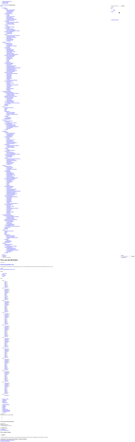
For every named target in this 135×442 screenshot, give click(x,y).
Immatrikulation (9, 57)
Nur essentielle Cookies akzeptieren (12, 439)
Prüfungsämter (9, 75)
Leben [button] (4, 106)
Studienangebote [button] (7, 47)
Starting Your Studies (10, 82)
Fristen (8, 61)
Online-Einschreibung (10, 56)
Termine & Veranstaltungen (9, 154)
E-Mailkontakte (3, 429)
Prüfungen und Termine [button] (9, 72)
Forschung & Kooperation (7, 214)
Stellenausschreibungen (8, 120)
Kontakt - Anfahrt (5, 398)
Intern (112, 11)
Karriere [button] (4, 119)
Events (4, 274)
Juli (5, 281)
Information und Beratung (9, 186)
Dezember (6, 301)
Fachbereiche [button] (7, 21)
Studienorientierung (8, 166)
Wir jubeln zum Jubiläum (11, 29)
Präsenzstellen (9, 38)
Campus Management (6, 411)
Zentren (6, 157)
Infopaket (8, 46)
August (6, 292)
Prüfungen (4, 275)
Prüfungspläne (9, 74)
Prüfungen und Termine (9, 195)
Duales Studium (9, 52)
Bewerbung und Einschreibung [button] (10, 55)
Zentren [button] (6, 34)
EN (114, 10)
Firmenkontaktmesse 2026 (11, 125)
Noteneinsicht (9, 76)
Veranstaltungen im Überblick (12, 45)
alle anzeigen (5, 273)
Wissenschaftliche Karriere (9, 225)
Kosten (8, 60)
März (6, 285)
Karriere (4, 243)
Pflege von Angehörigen (11, 112)
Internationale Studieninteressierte (12, 54)
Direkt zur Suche (5, 3)
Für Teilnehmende (10, 127)
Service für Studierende (8, 204)
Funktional (3, 434)
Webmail (4, 405)
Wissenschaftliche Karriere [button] (9, 101)
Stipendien (8, 83)
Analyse (3, 435)
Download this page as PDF (10, 269)
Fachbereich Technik (10, 23)
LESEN (1, 268)
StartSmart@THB (10, 63)
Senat (8, 25)
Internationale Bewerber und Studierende (13, 67)
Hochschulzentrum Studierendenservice (13, 35)
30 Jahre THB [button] (7, 27)
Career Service (9, 85)
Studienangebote (7, 171)
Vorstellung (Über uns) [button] (8, 13)
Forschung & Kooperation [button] (7, 91)
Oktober (6, 290)
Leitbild (8, 14)
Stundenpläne (9, 77)
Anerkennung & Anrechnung (12, 68)
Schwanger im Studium (11, 113)
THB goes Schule (10, 167)
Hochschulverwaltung (10, 18)
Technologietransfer (10, 98)
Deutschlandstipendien (10, 100)
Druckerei (8, 89)
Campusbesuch (9, 44)
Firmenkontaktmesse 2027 (11, 124)
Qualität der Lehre (10, 40)
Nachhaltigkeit (9, 12)
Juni (5, 282)
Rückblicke (9, 128)
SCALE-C (6, 105)
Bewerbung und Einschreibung (10, 178)
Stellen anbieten (9, 223)
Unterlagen (8, 59)
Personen (4, 408)
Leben (4, 229)
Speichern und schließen (22, 439)
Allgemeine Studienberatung (11, 65)
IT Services (9, 41)
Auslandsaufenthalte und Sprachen (12, 84)
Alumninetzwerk (7, 242)
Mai (5, 283)
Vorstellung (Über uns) (8, 136)
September (6, 291)
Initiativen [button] (6, 116)
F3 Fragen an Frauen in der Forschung (13, 102)
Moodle (4, 407)
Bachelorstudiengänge (10, 49)
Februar (6, 286)
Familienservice (7, 234)
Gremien (6, 148)
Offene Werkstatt (7, 103)
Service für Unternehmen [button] (9, 97)
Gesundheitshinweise (8, 241)
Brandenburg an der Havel (9, 107)
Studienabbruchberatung (11, 69)
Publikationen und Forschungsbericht (11, 96)
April (6, 284)
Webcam (4, 401)
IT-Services (9, 90)
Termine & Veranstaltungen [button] (9, 31)
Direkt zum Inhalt (5, 2)
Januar (6, 287)
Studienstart (9, 81)
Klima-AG (8, 117)
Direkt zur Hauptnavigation (7, 1)
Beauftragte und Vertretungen (12, 19)
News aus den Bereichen (11, 9)
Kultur (6, 109)
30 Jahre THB (7, 151)
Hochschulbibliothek (10, 39)
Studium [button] (4, 42)
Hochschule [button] (4, 7)
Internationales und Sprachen (11, 37)
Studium (4, 165)
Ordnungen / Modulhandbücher (12, 203)
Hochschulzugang (10, 58)
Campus (8, 15)
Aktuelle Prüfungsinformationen (12, 73)
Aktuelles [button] (6, 8)
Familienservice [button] (7, 111)
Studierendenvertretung (11, 26)
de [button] (111, 8)
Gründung (8, 87)
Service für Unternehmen (9, 220)
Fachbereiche (7, 144)
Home (4, 254)
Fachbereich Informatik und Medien (13, 22)
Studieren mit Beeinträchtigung (12, 70)
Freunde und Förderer (10, 20)
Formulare (8, 79)
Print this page (2, 269)
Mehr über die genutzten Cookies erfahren (7, 440)
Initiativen (6, 239)
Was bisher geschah (10, 28)
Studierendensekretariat (11, 66)
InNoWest (6, 104)
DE (114, 9)
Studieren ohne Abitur (10, 53)
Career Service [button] (7, 121)
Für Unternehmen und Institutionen (12, 126)
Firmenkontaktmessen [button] (8, 123)
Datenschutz (5, 400)
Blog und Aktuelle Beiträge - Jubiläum (13, 30)
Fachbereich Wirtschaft (10, 95)
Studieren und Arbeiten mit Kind (12, 114)
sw (111, 7)
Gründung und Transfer (11, 36)
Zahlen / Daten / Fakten (11, 16)
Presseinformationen (10, 10)
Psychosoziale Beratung (11, 71)
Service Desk (9, 64)
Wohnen (6, 108)
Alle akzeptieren (3, 439)
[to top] (0, 397)
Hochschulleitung (10, 17)
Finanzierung (9, 86)
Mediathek (4, 406)
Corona (8, 115)
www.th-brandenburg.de (4, 430)
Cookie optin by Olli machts (5, 441)
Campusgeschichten (10, 11)
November (6, 302)
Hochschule (4, 131)
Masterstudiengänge (10, 50)
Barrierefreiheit (5, 402)
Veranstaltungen (9, 32)
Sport (5, 110)
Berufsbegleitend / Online (11, 51)
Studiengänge (9, 48)
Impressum (4, 399)
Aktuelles (6, 132)
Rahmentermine (9, 33)
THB (1, 6)
